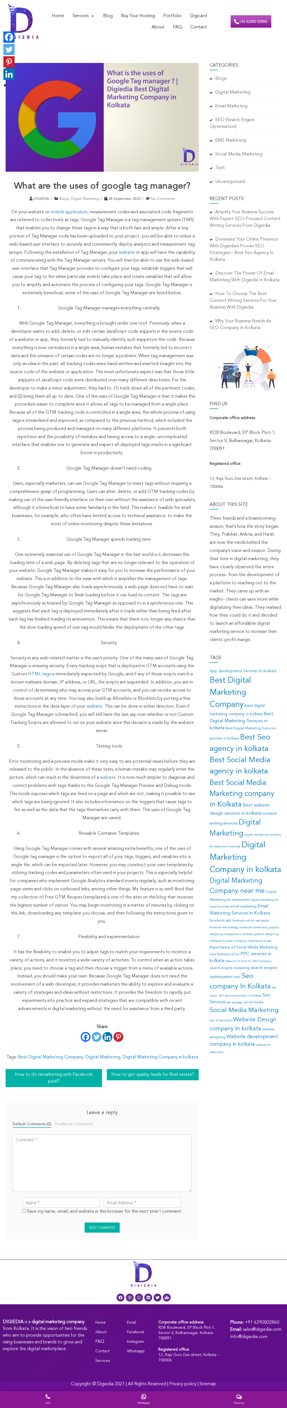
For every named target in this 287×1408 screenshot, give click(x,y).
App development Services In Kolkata (243, 671)
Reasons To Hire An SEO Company (249, 961)
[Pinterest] (118, 1037)
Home (58, 16)
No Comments (163, 199)
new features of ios (224, 954)
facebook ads (220, 920)
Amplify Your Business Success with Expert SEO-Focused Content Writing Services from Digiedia (245, 219)
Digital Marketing (85, 199)
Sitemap (208, 1384)
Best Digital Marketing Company (50, 1057)
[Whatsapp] (139, 1297)
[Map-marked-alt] (167, 1297)
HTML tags (39, 674)
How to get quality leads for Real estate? (152, 1074)
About (158, 27)
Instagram (135, 1342)
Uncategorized (230, 182)
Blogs (64, 199)
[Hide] (5, 85)
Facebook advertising (253, 927)
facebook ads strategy (224, 927)
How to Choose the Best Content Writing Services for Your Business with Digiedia (243, 301)
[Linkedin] (107, 1037)
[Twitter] (96, 1037)
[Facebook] (86, 1037)
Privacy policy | (184, 1384)
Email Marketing (231, 106)
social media (253, 1002)
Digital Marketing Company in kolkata (160, 1057)
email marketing (243, 906)
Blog (108, 16)
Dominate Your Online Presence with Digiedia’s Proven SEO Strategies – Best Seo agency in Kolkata (244, 249)
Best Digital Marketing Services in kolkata (241, 721)
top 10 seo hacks (221, 1020)
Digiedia (105, 1384)
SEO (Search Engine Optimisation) (232, 123)
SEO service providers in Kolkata (239, 995)
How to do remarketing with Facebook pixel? (54, 1078)
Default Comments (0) (32, 1124)
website (127, 252)
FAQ (177, 27)
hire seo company (234, 941)
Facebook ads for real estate (250, 920)
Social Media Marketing (238, 154)
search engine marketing (230, 968)
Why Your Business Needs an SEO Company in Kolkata (240, 324)
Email (131, 1323)
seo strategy (234, 1002)
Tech (220, 168)
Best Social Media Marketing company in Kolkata (242, 794)
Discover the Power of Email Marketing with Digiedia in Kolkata (244, 276)
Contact (198, 27)
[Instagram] (130, 1297)
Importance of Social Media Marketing (243, 947)
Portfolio (172, 16)
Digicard (198, 16)
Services (81, 16)
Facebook (135, 1332)
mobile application (68, 212)
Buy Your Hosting (138, 16)
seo (237, 977)
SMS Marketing (230, 140)
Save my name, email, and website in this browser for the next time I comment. (104, 1211)
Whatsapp (135, 1351)
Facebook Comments (74, 1124)
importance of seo (259, 941)
